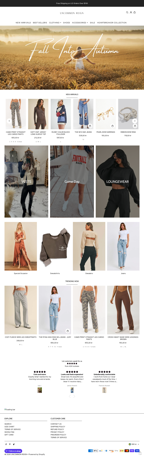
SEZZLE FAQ (9, 432)
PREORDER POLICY (58, 435)
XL (125, 347)
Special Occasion (21, 273)
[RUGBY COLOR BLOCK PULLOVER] (61, 114)
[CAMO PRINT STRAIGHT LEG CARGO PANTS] (16, 114)
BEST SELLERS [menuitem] (40, 23)
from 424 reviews (72, 366)
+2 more (19, 141)
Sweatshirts (55, 273)
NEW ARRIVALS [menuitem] (23, 23)
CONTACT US (56, 424)
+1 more (59, 347)
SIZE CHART (9, 427)
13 (83, 139)
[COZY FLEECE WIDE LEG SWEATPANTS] (20, 310)
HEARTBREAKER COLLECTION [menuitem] (112, 23)
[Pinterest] (9, 444)
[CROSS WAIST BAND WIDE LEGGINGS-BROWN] (123, 310)
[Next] (134, 120)
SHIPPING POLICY (58, 427)
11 (52, 347)
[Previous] (9, 120)
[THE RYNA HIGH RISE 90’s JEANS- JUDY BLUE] (55, 310)
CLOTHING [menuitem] (54, 23)
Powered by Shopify (37, 454)
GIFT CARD (9, 435)
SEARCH (7, 424)
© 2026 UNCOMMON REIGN (15, 454)
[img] (72, 363)
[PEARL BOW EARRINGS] (106, 114)
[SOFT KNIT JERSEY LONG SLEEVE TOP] (38, 114)
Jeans (123, 273)
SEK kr (134, 444)
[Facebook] (6, 444)
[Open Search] (127, 12)
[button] (70, 396)
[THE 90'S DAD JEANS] (83, 114)
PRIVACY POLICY (57, 432)
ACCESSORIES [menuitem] (79, 23)
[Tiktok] (13, 444)
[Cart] (134, 12)
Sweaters (89, 273)
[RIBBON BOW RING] (128, 114)
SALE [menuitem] (92, 23)
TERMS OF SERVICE (12, 429)
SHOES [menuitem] (66, 23)
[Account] (131, 12)
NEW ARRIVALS (72, 94)
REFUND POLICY (57, 429)
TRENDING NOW (72, 281)
